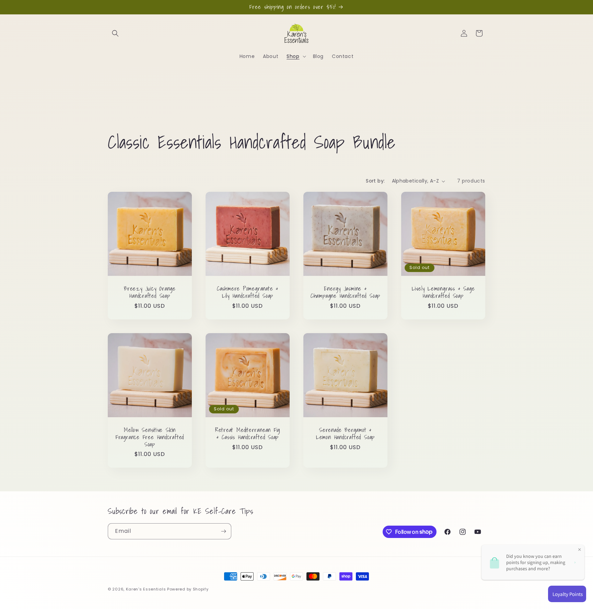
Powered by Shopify (188, 589)
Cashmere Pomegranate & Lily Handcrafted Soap (247, 292)
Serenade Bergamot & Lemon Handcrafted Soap (345, 433)
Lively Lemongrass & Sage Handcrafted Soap (443, 292)
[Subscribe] (223, 531)
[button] (115, 33)
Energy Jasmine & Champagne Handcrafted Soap (345, 292)
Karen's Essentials (146, 589)
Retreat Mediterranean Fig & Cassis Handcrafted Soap (247, 433)
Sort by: (375, 180)
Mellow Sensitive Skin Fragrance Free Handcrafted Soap (150, 437)
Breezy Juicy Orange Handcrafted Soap (150, 292)
